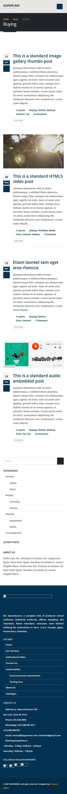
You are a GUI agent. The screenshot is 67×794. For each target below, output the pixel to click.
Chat (18, 234)
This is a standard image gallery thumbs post (37, 58)
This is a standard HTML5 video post (38, 178)
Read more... (19, 120)
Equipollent (16, 520)
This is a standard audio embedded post (36, 378)
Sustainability (13, 669)
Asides (13, 483)
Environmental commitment (25, 675)
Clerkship (43, 230)
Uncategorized (13, 532)
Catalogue (11, 693)
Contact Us (11, 663)
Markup (51, 110)
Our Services (12, 651)
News (13, 489)
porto (22, 110)
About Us (10, 687)
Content (20, 114)
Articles (10, 476)
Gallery (36, 234)
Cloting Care (16, 682)
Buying (33, 110)
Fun (29, 433)
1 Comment (50, 234)
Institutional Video (16, 657)
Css (27, 114)
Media (52, 230)
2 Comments (40, 114)
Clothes (42, 110)
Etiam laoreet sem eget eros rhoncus (35, 264)
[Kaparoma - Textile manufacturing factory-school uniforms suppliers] (11, 6)
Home (9, 644)
